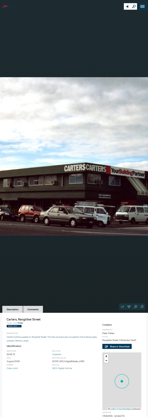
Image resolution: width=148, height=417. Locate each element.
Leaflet (112, 409)
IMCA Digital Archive (62, 367)
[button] (122, 381)
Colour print (12, 367)
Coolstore (56, 354)
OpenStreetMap (125, 409)
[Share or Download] (122, 306)
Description (12, 309)
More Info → (14, 326)
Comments (33, 309)
